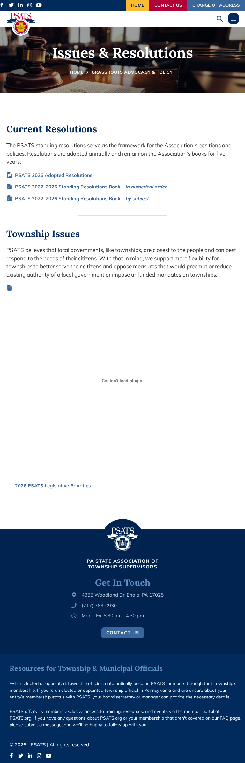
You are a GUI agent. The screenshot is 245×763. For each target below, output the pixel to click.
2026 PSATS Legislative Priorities (53, 486)
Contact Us (168, 5)
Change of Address (216, 5)
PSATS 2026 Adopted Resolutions (54, 175)
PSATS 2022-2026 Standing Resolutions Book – (91, 187)
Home (137, 5)
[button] (222, 18)
